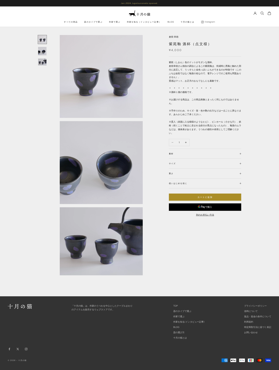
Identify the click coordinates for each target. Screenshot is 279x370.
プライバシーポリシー (255, 305)
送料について (251, 311)
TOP (175, 305)
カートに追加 (205, 197)
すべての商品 (71, 22)
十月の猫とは (187, 22)
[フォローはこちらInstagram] (26, 349)
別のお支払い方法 (205, 214)
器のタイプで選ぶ (93, 22)
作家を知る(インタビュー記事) (189, 321)
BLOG (171, 22)
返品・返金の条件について (257, 316)
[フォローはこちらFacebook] (9, 349)
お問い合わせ (251, 332)
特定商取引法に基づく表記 (257, 327)
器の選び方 (179, 332)
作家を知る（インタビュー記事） (144, 22)
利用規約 (248, 321)
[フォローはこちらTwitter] (17, 349)
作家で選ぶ (114, 22)
